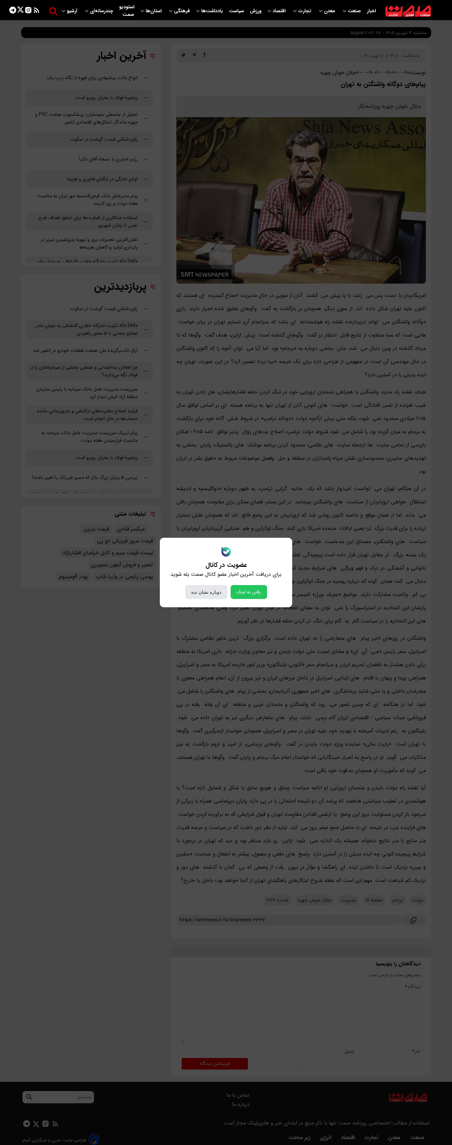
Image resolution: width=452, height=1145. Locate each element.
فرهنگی (182, 11)
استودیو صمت (126, 11)
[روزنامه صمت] (408, 11)
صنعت (355, 11)
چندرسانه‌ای (102, 11)
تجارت (305, 11)
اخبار (371, 11)
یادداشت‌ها (212, 11)
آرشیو (73, 11)
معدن (330, 11)
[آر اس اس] (36, 11)
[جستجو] (53, 11)
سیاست (237, 11)
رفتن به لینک (249, 592)
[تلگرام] (13, 11)
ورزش (255, 11)
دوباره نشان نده (206, 592)
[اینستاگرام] (28, 11)
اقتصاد (280, 11)
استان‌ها (154, 11)
